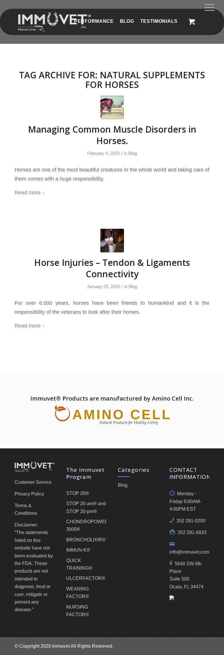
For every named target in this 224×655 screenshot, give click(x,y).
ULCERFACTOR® (85, 578)
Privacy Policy (29, 493)
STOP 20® (77, 493)
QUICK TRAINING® (79, 564)
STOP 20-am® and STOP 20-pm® (86, 507)
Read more (28, 192)
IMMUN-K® (78, 549)
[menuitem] (94, 21)
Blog (132, 153)
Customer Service (33, 482)
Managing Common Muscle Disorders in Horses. (112, 135)
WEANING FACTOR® (77, 592)
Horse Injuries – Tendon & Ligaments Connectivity (112, 268)
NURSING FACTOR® (77, 610)
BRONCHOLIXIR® (86, 539)
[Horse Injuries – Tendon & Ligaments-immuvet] (112, 240)
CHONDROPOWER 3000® (86, 525)
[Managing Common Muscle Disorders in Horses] (112, 107)
